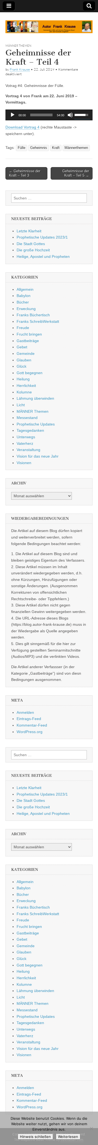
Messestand (27, 417)
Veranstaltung (28, 450)
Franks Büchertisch (33, 315)
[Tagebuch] (49, 23)
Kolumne (24, 392)
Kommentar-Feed (32, 725)
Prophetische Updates (36, 424)
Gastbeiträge (28, 341)
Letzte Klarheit (29, 231)
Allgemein (25, 289)
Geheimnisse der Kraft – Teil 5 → (75, 173)
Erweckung (26, 308)
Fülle (21, 148)
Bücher (23, 302)
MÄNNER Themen (18, 46)
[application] (49, 115)
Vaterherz (25, 443)
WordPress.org (29, 732)
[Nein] (91, 1128)
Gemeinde (26, 353)
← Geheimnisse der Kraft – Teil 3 (24, 173)
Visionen (24, 463)
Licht (21, 405)
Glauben (24, 360)
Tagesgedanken (30, 430)
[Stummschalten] (70, 115)
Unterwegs (26, 437)
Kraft (56, 148)
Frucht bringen (29, 334)
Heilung (23, 379)
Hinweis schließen (35, 1136)
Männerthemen (76, 148)
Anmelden (25, 712)
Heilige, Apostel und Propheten (43, 256)
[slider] (41, 115)
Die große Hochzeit (33, 250)
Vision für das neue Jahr (38, 456)
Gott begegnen (29, 373)
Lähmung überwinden (35, 398)
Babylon (23, 295)
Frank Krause (20, 69)
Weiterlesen (68, 1136)
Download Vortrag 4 (22, 127)
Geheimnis (38, 148)
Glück (21, 366)
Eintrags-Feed (29, 719)
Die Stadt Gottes (31, 244)
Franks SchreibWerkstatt (38, 321)
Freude (23, 328)
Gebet (22, 347)
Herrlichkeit (26, 385)
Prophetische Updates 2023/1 (42, 237)
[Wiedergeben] (12, 115)
